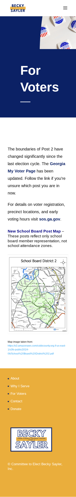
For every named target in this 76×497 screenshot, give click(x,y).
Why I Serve (20, 386)
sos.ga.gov (49, 219)
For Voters (18, 394)
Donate (16, 409)
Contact (16, 401)
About (15, 378)
